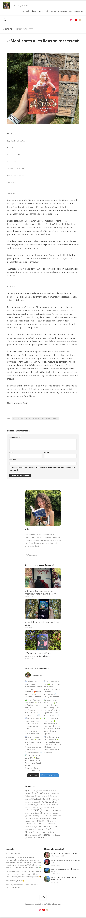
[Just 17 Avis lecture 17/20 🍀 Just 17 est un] (52, 689)
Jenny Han (49, 807)
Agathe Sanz (31, 790)
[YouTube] (76, 20)
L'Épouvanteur (33, 816)
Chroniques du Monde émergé (38, 796)
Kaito (38, 813)
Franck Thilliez (31, 805)
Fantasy (27, 418)
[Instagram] (71, 20)
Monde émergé (40, 824)
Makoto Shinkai (31, 821)
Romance (42, 829)
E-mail (47, 452)
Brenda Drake (49, 793)
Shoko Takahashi (43, 832)
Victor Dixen (41, 837)
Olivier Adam (43, 826)
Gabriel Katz (41, 804)
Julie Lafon (29, 813)
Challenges (51, 11)
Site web (12, 460)
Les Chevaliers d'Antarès (49, 418)
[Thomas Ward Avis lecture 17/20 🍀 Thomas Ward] (52, 726)
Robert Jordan (29, 829)
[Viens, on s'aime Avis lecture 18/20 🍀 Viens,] (33, 744)
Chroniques (36, 11)
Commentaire (15, 437)
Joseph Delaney (53, 810)
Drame (37, 802)
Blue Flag (38, 793)
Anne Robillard (18, 418)
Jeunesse (35, 418)
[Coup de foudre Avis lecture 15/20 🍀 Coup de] (33, 707)
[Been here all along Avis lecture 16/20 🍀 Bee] (52, 744)
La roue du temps (46, 815)
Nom (11, 452)
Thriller (46, 835)
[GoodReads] (80, 20)
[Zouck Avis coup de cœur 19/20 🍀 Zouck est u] (33, 762)
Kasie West (46, 813)
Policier (53, 827)
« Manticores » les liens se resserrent (64, 853)
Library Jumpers (40, 818)
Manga (43, 821)
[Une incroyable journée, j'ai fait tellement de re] (33, 689)
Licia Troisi (51, 818)
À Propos (78, 11)
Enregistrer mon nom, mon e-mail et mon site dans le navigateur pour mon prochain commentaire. (42, 469)
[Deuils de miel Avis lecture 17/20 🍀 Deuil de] (52, 707)
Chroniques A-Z (65, 11)
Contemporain (44, 798)
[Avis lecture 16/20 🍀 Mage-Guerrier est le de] (33, 726)
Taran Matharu (35, 835)
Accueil (25, 11)
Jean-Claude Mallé (39, 807)
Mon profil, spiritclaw (13, 853)
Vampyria (31, 837)
